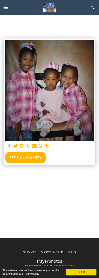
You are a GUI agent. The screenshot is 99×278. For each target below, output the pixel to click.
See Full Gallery (25, 157)
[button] (5, 7)
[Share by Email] (34, 146)
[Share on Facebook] (9, 146)
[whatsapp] (40, 146)
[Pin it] (22, 146)
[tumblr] (28, 146)
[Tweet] (15, 146)
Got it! (81, 272)
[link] (46, 146)
